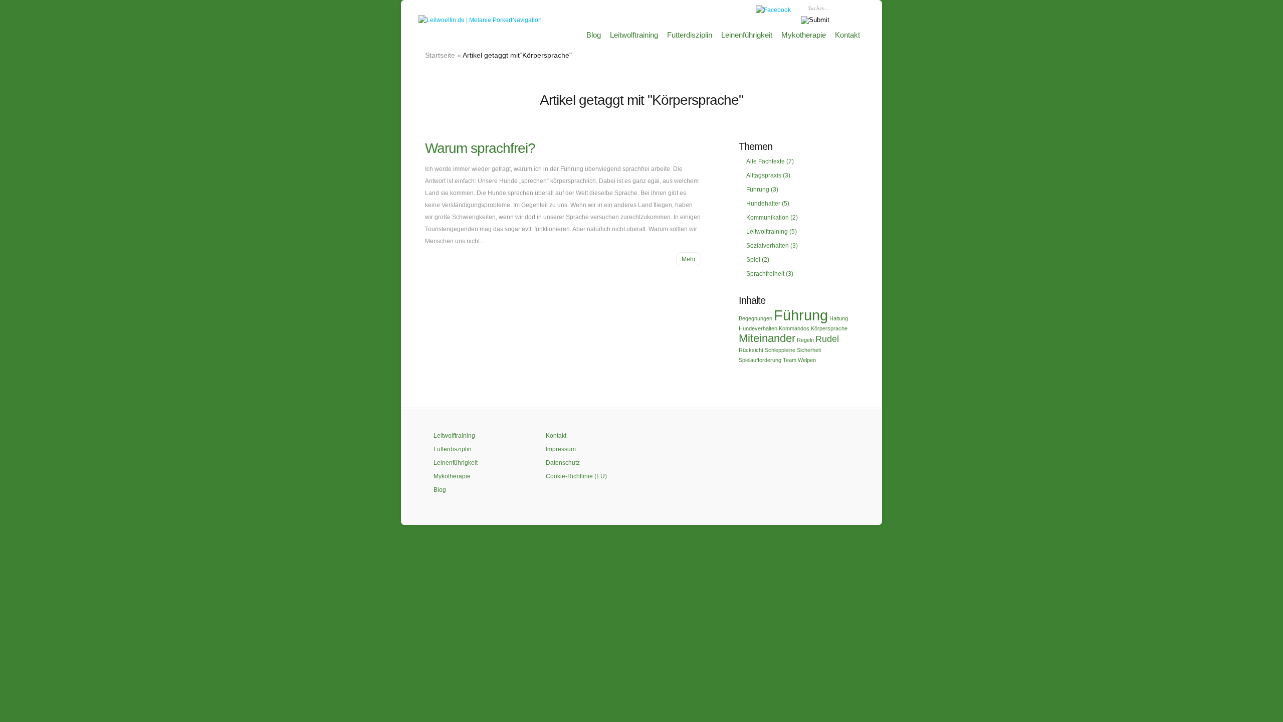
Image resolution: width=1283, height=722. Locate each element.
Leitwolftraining (634, 35)
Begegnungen (755, 318)
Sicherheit (809, 350)
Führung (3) (762, 189)
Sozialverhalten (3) (772, 245)
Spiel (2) (757, 259)
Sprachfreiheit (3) (769, 273)
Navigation (527, 20)
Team (789, 360)
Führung (801, 315)
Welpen (807, 360)
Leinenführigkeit (746, 35)
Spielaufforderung (760, 360)
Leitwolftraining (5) (771, 231)
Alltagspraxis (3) (768, 175)
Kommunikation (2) (772, 217)
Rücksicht (751, 350)
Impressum (561, 449)
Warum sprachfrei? (480, 148)
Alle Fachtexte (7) (770, 161)
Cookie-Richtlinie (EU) (576, 476)
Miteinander (767, 338)
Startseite (440, 55)
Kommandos (794, 328)
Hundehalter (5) (767, 203)
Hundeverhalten (758, 328)
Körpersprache (829, 328)
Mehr (689, 259)
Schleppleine (780, 350)
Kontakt (847, 35)
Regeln (805, 340)
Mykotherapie (803, 35)
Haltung (838, 318)
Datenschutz (563, 462)
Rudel (827, 339)
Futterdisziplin (689, 35)
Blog (593, 35)
